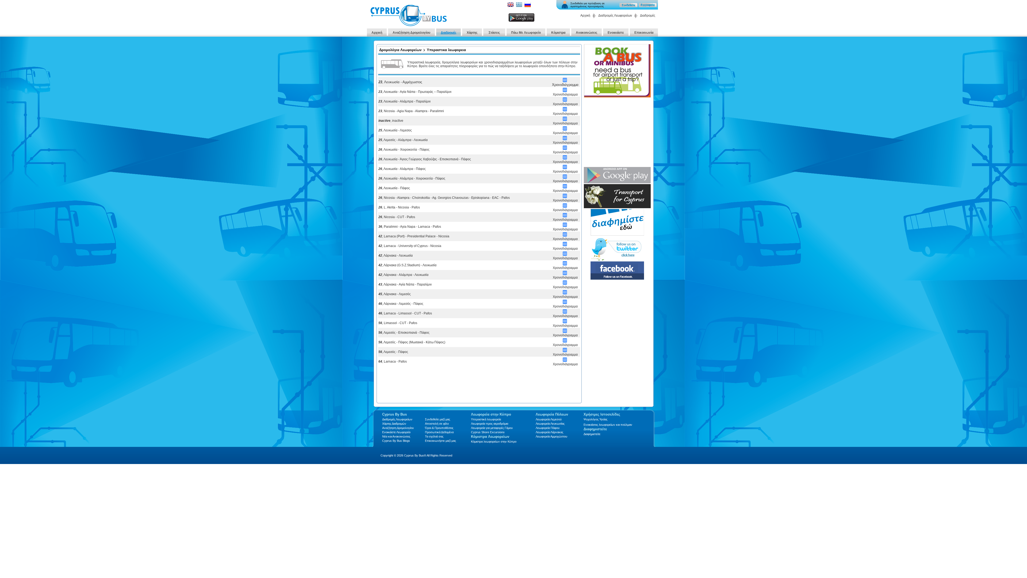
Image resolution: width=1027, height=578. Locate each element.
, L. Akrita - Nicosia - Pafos (399, 207)
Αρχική (585, 15)
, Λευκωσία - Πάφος (394, 188)
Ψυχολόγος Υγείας (595, 419)
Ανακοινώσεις (586, 33)
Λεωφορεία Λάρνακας (549, 432)
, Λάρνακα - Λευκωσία (395, 255)
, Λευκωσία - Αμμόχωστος (400, 82)
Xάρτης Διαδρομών (394, 423)
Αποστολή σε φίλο (437, 423)
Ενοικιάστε (616, 33)
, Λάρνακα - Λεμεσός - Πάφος (400, 304)
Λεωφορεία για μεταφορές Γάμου (492, 427)
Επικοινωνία (643, 33)
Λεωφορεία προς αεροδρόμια (489, 423)
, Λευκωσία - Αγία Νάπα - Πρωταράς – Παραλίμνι (414, 92)
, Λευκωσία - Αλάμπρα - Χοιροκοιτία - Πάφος (411, 178)
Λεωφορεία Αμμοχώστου (551, 436)
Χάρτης (472, 33)
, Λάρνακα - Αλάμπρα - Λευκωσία (403, 275)
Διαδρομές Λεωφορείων (615, 15)
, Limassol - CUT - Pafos (397, 323)
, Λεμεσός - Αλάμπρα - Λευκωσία (403, 140)
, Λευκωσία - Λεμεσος (395, 130)
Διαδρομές (448, 33)
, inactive (390, 121)
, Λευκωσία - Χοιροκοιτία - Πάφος (404, 149)
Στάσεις (494, 33)
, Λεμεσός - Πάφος (393, 352)
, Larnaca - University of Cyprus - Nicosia (409, 246)
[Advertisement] (479, 386)
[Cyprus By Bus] (408, 24)
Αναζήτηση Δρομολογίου (411, 33)
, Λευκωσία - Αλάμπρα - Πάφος (402, 169)
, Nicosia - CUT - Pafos (396, 217)
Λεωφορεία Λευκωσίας (550, 423)
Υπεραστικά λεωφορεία (486, 419)
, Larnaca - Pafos (392, 361)
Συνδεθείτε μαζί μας (437, 419)
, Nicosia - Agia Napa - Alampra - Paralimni (411, 111)
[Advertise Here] (617, 234)
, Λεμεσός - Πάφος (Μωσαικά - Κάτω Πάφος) (411, 342)
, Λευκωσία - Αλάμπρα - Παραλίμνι (404, 101)
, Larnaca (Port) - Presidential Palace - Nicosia (413, 236)
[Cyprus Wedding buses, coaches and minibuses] (617, 206)
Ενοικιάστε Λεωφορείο (396, 432)
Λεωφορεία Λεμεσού (549, 419)
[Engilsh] (510, 6)
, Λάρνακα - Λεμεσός (394, 294)
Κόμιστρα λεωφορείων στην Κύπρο (493, 441)
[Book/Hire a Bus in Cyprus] (617, 96)
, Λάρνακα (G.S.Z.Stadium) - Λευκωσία (407, 265)
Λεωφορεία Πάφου (548, 427)
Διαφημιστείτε (592, 434)
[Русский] (527, 6)
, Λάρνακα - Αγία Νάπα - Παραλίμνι (405, 284)
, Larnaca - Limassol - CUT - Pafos (405, 313)
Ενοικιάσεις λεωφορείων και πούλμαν (608, 424)
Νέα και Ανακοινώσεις (396, 436)
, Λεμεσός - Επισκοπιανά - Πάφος (404, 332)
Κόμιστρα (558, 33)
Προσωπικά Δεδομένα (439, 432)
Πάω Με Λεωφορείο (526, 33)
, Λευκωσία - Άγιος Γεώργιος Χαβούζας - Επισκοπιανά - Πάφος (424, 159)
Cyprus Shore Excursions (488, 432)
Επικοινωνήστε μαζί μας (440, 440)
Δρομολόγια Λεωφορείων (400, 50)
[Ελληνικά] (519, 6)
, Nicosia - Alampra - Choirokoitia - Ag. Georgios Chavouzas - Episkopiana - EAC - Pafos (444, 198)
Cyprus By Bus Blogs (396, 440)
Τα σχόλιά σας (434, 436)
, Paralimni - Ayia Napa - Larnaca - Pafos (409, 227)
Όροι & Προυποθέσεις (439, 427)
